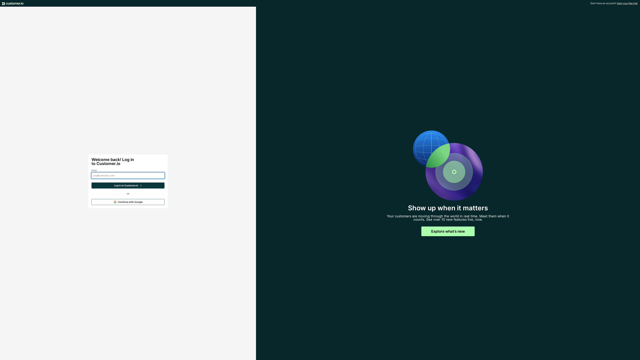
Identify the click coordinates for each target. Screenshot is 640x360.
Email (94, 170)
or (127, 193)
